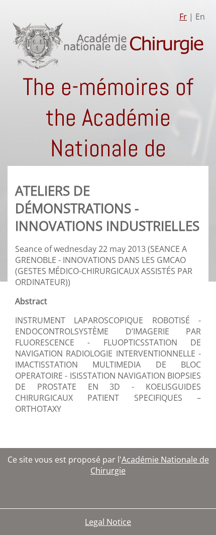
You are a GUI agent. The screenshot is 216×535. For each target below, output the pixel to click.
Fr (183, 16)
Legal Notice (108, 521)
